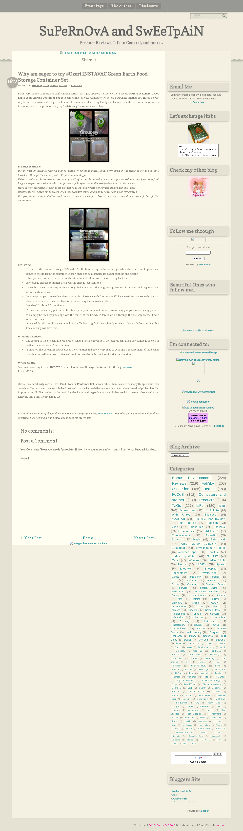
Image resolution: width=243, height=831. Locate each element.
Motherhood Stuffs (181, 791)
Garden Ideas (212, 610)
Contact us (198, 102)
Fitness (217, 662)
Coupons (208, 636)
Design (188, 639)
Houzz (182, 564)
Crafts (209, 643)
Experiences (186, 531)
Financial (176, 677)
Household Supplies (206, 591)
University (204, 673)
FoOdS (178, 494)
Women (194, 560)
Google (175, 706)
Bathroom (202, 721)
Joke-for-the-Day (196, 691)
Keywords (205, 706)
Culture (221, 643)
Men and (203, 639)
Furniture (176, 691)
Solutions (176, 740)
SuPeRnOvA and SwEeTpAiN (121, 31)
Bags (174, 684)
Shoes (194, 658)
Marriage (176, 710)
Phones (188, 669)
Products (54, 85)
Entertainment (181, 535)
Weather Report (188, 552)
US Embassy (179, 628)
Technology (179, 572)
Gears (219, 725)
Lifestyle (185, 568)
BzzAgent (176, 688)
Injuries (189, 706)
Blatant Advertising (212, 684)
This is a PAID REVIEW (209, 518)
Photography (178, 625)
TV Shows (220, 699)
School (199, 606)
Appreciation (194, 643)
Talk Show (205, 740)
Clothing (196, 599)
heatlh (187, 721)
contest (176, 610)
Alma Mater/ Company (198, 543)
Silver (202, 717)
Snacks (198, 613)
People (175, 669)
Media (175, 695)
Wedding (209, 658)
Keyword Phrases (184, 732)
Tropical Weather (185, 680)
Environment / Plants (210, 547)
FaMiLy (208, 483)
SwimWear (216, 717)
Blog (222, 505)
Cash (190, 688)
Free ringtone (204, 725)
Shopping (211, 568)
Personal (215, 576)
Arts (180, 599)
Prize (205, 677)
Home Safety (195, 576)
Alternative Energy (211, 680)
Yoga (194, 743)
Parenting (214, 654)
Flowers (183, 588)
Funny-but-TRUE (198, 666)
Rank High (204, 669)
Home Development (191, 478)
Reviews (63, 85)
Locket (218, 732)
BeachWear (189, 684)
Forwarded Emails (215, 584)
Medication (194, 654)
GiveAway (192, 584)
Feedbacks (187, 725)
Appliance (191, 580)
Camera (217, 721)
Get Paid (198, 651)
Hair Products (204, 729)
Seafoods (189, 717)
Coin (174, 725)
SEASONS (177, 658)
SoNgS (178, 673)
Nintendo (176, 736)
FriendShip (196, 527)
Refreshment (215, 714)
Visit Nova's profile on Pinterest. (198, 330)
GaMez (176, 576)
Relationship (178, 613)
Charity (202, 688)
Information (177, 617)
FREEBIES (211, 531)
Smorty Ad (220, 669)
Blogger (205, 811)
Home (88, 538)
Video (174, 743)
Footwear (176, 666)
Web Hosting (194, 632)
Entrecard (177, 602)
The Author (121, 6)
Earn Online (218, 617)
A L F (174, 795)
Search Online (208, 588)
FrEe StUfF (37, 85)
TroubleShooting (206, 647)
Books (218, 673)
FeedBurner (205, 264)
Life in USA (211, 510)
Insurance (177, 636)
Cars (175, 560)
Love (217, 666)
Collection (197, 617)
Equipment (215, 632)
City (197, 703)
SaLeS (175, 717)
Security (186, 699)
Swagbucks (202, 699)
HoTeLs (175, 654)
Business (210, 514)
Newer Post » (145, 538)
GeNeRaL (180, 651)
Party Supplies (194, 714)
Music (197, 539)
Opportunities (179, 606)
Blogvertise (181, 703)
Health (209, 489)
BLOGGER (218, 426)
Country (198, 625)
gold (222, 647)
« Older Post (31, 538)
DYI (188, 662)
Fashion (213, 522)
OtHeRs (220, 527)
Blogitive (214, 599)
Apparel (201, 628)
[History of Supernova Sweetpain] (198, 142)
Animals (221, 595)
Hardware (220, 729)
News (189, 647)
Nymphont (220, 825)
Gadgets (192, 610)
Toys (191, 673)
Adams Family (179, 798)
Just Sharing (187, 522)
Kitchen (46, 85)
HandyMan (216, 651)
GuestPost (212, 580)
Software (214, 613)
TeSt (219, 740)
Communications (197, 595)
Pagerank (220, 639)
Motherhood (193, 710)
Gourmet (188, 729)
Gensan (175, 729)
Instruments (210, 621)
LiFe (200, 505)
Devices (201, 662)
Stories (190, 740)
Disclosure (148, 6)
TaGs (176, 505)
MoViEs (201, 564)
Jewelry (215, 602)
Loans (203, 732)
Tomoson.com (105, 413)
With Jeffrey (181, 514)
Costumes (216, 688)
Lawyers (216, 691)
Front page (94, 6)
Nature (210, 710)
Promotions (204, 695)
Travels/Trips (208, 572)
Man (219, 706)
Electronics (177, 591)
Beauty (175, 584)
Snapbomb (215, 736)
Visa (184, 743)
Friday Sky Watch (184, 556)
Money (192, 636)
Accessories (187, 510)
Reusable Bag (196, 736)
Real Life (213, 552)
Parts (178, 643)
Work (216, 606)
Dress (177, 647)
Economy (185, 621)
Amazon (128, 367)
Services (177, 539)
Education (178, 547)
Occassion (180, 489)
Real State (220, 677)
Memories (191, 677)
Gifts (175, 527)
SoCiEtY (212, 556)
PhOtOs (215, 625)
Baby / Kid (218, 539)
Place (188, 695)
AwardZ (211, 535)
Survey (175, 595)
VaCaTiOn (178, 518)
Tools (174, 721)
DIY (174, 580)
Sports (220, 564)
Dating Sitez (213, 703)
